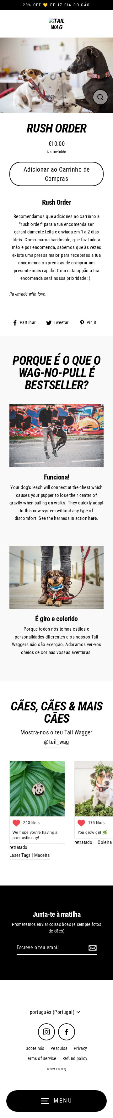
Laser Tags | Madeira (29, 855)
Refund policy (74, 1058)
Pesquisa (59, 1048)
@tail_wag (56, 741)
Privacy (80, 1048)
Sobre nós (35, 1048)
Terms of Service (41, 1058)
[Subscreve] (92, 948)
